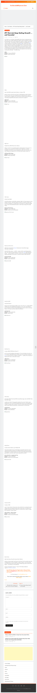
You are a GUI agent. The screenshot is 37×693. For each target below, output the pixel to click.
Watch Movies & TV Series (9, 681)
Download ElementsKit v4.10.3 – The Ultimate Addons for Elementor (10, 1)
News (6, 671)
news (5, 355)
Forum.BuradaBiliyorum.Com (22, 574)
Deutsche (18, 690)
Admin (6, 37)
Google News (13, 571)
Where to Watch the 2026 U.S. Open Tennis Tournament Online (17, 634)
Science (6, 673)
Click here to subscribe (11, 567)
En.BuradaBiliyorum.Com (18, 6)
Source (6, 579)
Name (7, 609)
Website (7, 617)
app (21, 43)
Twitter (24, 252)
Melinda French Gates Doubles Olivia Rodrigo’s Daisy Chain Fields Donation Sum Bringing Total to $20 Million (17, 639)
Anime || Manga (7, 663)
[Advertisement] (18, 17)
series (30, 42)
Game (6, 667)
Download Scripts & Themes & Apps (10, 665)
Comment (7, 597)
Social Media (7, 30)
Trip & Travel (7, 679)
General (15, 247)
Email (7, 613)
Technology (7, 677)
